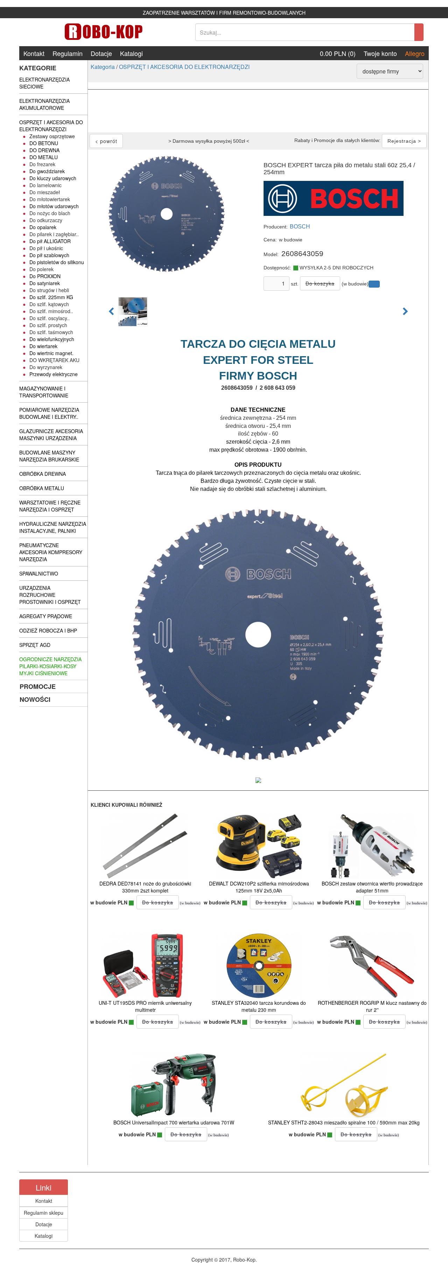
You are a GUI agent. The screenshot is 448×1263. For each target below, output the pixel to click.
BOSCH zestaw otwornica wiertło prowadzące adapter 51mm (372, 887)
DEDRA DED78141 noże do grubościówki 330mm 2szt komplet (145, 887)
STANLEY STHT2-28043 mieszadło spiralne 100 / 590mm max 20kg (344, 1122)
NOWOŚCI (35, 699)
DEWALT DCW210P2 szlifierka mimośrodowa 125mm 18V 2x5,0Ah (259, 887)
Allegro (415, 53)
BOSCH (300, 227)
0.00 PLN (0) (338, 53)
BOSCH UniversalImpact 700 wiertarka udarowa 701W (173, 1122)
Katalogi (131, 53)
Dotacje (101, 53)
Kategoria (103, 67)
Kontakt (33, 53)
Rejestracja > (404, 141)
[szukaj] (419, 32)
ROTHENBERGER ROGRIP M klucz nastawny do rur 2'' (372, 1006)
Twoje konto (380, 53)
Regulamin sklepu (43, 1212)
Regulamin (67, 53)
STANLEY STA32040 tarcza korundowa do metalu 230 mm (259, 1006)
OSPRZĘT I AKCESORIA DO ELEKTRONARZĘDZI (184, 67)
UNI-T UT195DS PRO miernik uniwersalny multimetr (145, 1006)
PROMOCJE (38, 686)
